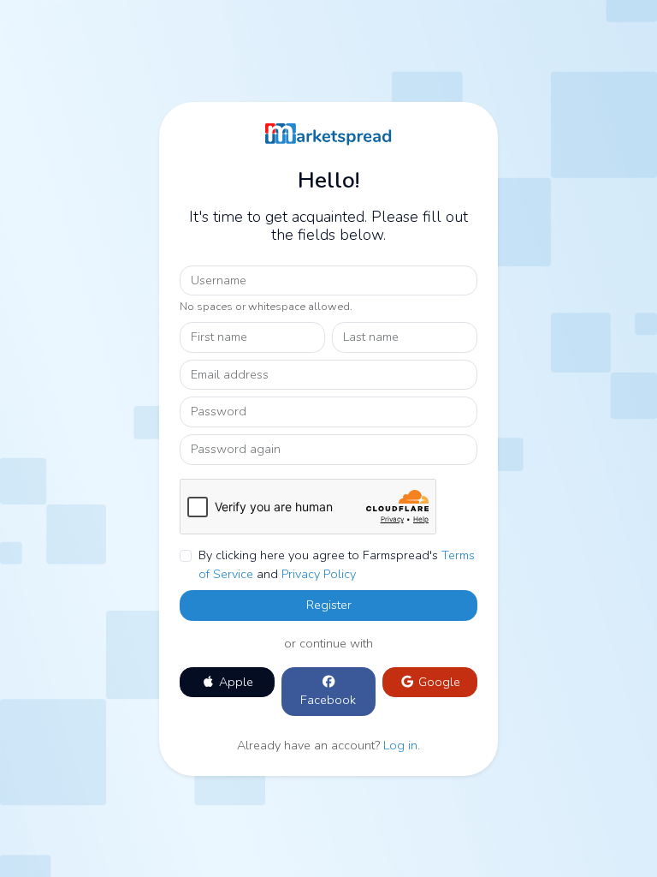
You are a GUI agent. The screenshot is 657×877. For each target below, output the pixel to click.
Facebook (328, 699)
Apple (234, 681)
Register (329, 604)
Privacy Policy (318, 573)
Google (437, 681)
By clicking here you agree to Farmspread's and (336, 564)
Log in (400, 745)
